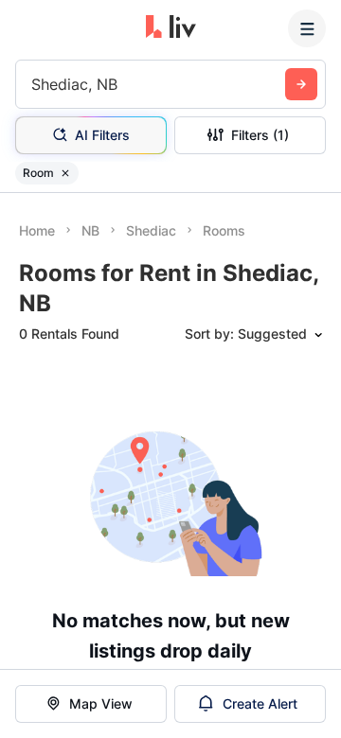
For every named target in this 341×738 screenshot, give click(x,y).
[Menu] (307, 28)
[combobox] (33, 84)
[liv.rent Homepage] (171, 28)
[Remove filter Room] (65, 173)
